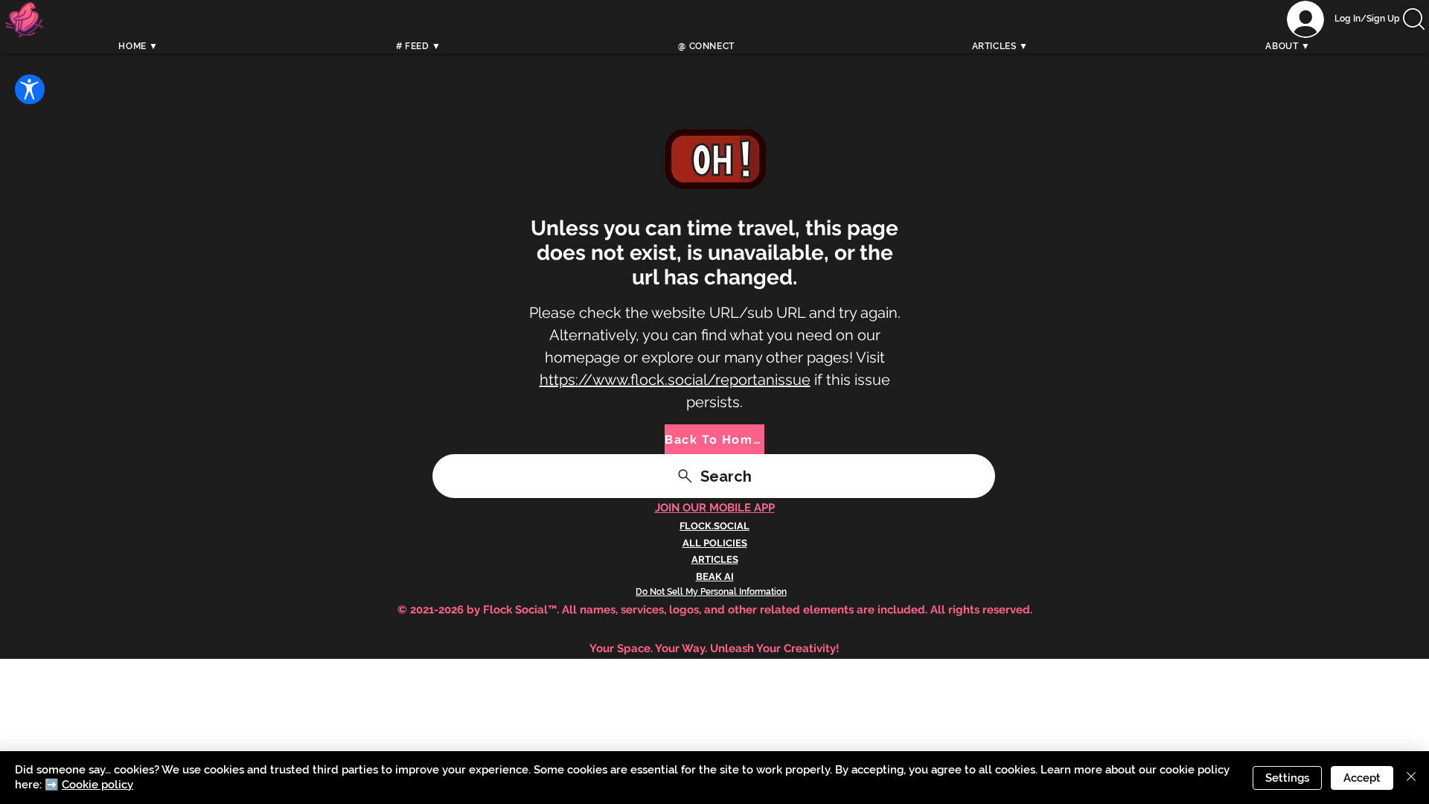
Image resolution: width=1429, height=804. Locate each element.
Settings (1287, 778)
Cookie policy (97, 784)
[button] (1414, 19)
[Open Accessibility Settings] (30, 89)
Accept (1362, 778)
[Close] (1411, 777)
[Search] (1063, 35)
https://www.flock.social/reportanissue (675, 380)
